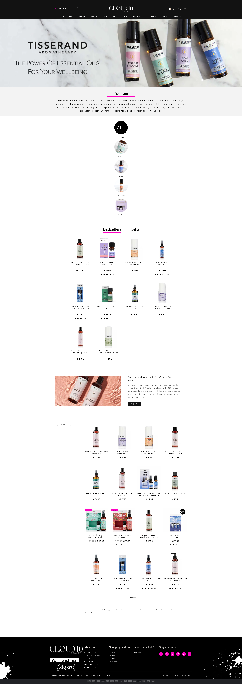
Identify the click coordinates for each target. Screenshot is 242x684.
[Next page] (141, 598)
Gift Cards (113, 661)
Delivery (112, 655)
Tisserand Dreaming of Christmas (175, 536)
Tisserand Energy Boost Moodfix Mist (96, 579)
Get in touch (139, 652)
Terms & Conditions (165, 675)
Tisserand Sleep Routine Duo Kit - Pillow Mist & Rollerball (148, 494)
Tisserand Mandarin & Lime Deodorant (135, 263)
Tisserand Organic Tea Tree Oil (107, 307)
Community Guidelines (92, 655)
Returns (112, 658)
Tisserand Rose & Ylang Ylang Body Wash (80, 352)
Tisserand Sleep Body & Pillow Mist (162, 263)
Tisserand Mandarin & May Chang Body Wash (174, 453)
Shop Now (134, 404)
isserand (111, 101)
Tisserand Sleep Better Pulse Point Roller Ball (80, 307)
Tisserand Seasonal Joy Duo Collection (122, 536)
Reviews (112, 652)
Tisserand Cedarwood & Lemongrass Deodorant (108, 352)
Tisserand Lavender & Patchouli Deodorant (162, 307)
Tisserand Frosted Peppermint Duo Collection (96, 536)
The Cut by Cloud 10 (91, 661)
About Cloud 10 (90, 652)
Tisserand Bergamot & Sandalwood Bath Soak (80, 263)
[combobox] (66, 8)
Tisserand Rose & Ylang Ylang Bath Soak (122, 494)
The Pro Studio (90, 667)
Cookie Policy (176, 675)
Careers (87, 658)
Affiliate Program (91, 664)
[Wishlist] (180, 9)
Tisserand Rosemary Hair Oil (135, 307)
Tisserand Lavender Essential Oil (107, 263)
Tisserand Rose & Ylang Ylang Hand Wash (175, 579)
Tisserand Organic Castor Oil (175, 493)
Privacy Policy (187, 675)
